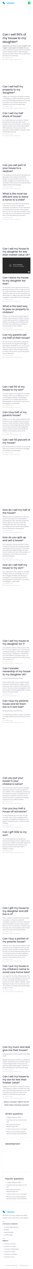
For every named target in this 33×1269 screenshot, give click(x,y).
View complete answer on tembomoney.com (13, 827)
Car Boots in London (10, 1246)
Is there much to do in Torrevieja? (16, 1129)
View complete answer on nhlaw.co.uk (11, 135)
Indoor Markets (8, 1232)
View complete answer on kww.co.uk (11, 695)
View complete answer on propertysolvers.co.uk (13, 722)
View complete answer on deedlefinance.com (13, 532)
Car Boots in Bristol (10, 1244)
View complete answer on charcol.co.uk (11, 188)
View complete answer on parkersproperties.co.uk (14, 108)
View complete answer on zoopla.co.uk (11, 219)
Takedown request (8, 57)
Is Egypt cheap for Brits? (13, 1117)
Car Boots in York (9, 1257)
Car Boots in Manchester (11, 1249)
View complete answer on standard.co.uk (12, 434)
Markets (6, 1230)
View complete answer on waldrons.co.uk (12, 803)
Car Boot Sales (8, 1235)
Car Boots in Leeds (9, 1252)
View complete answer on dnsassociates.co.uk (13, 329)
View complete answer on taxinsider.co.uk (12, 59)
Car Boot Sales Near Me (11, 1227)
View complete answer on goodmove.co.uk (12, 663)
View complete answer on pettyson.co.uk (12, 1071)
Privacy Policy (24, 1265)
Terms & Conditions (11, 1265)
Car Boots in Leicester (10, 1254)
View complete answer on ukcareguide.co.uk (13, 991)
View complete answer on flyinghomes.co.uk (13, 560)
